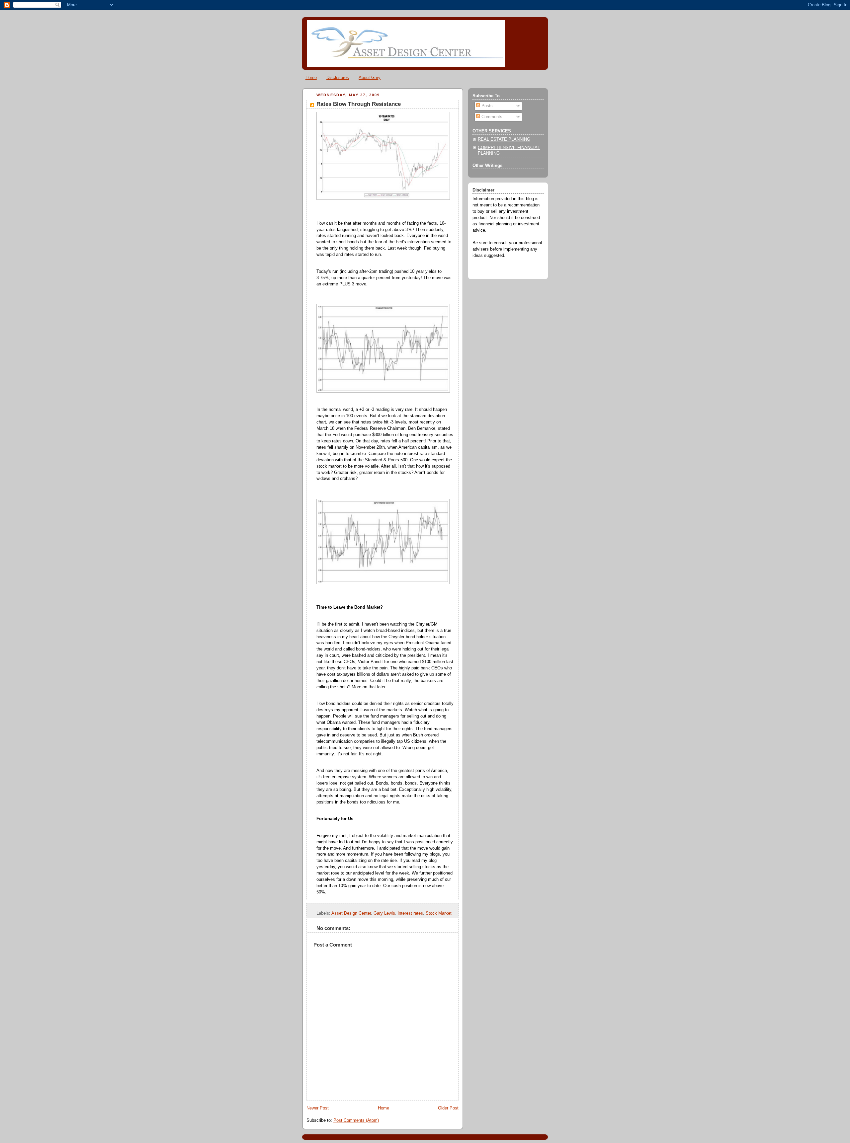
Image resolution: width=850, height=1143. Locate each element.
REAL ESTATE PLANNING (504, 139)
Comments (491, 116)
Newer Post (317, 1108)
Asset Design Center (351, 913)
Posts (486, 106)
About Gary (370, 77)
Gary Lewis (384, 913)
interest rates (410, 913)
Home (311, 77)
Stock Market (439, 913)
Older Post (448, 1108)
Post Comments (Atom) (356, 1120)
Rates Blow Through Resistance (358, 104)
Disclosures (337, 77)
